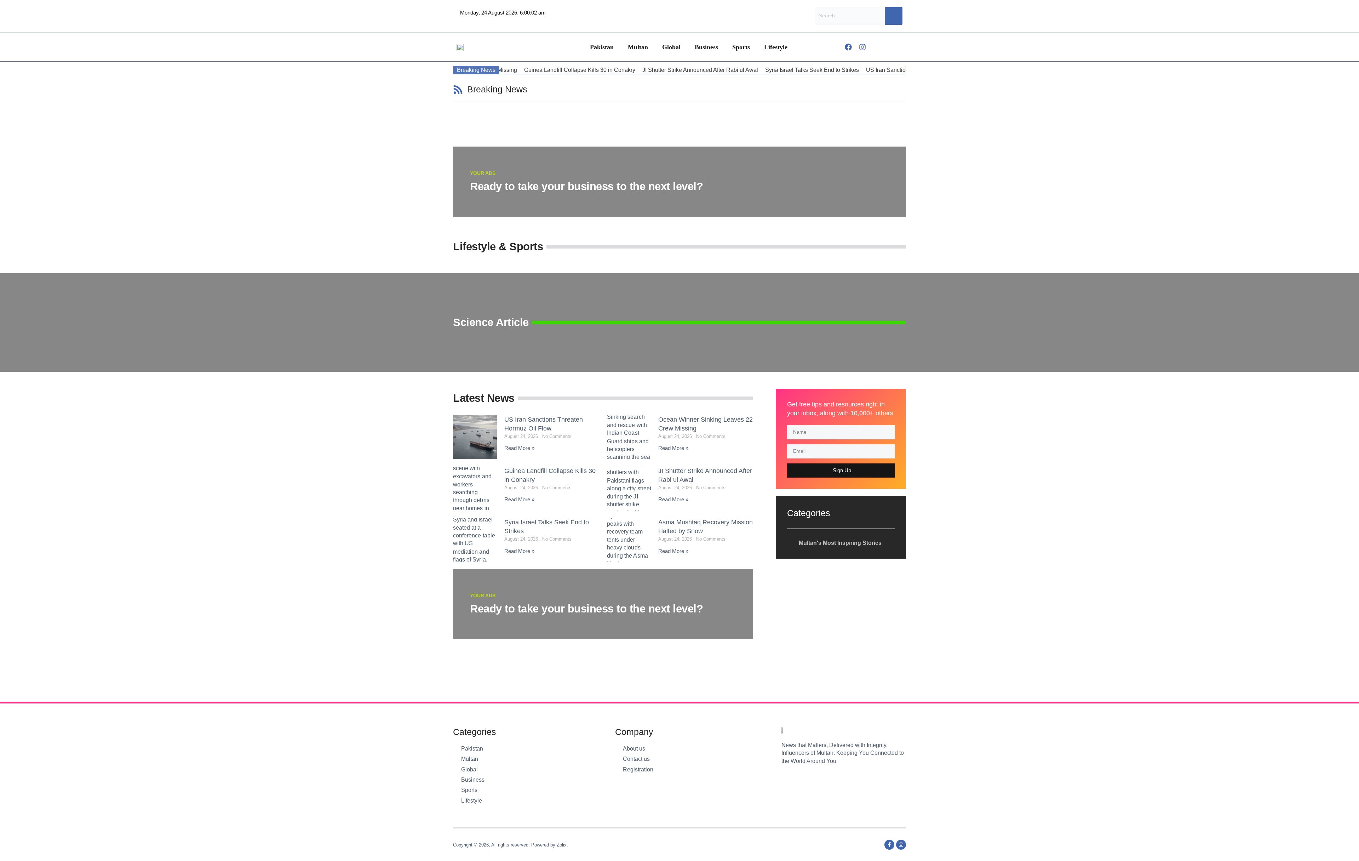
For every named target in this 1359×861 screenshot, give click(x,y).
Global (671, 47)
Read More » (519, 448)
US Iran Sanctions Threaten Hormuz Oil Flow (894, 70)
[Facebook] (848, 47)
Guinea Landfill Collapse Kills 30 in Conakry (551, 70)
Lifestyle (775, 47)
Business (706, 47)
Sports (741, 47)
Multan (638, 47)
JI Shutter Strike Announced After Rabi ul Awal (671, 70)
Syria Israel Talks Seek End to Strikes (783, 70)
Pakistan (602, 47)
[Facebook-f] (889, 845)
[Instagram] (862, 47)
